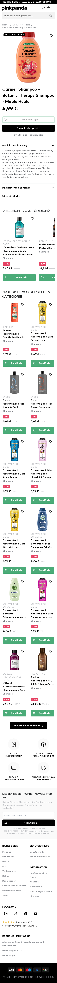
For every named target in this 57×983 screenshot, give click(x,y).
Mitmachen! (36, 887)
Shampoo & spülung (12, 28)
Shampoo (31, 28)
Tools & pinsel (9, 871)
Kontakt (34, 882)
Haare (27, 25)
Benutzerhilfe (37, 852)
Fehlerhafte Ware (11, 891)
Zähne (5, 876)
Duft (4, 866)
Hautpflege (8, 857)
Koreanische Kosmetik (14, 886)
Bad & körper (9, 881)
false (5, 895)
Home (6, 25)
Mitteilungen (9, 955)
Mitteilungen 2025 (12, 951)
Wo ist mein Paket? (40, 857)
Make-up (7, 852)
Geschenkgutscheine (41, 891)
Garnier (16, 25)
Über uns (34, 896)
